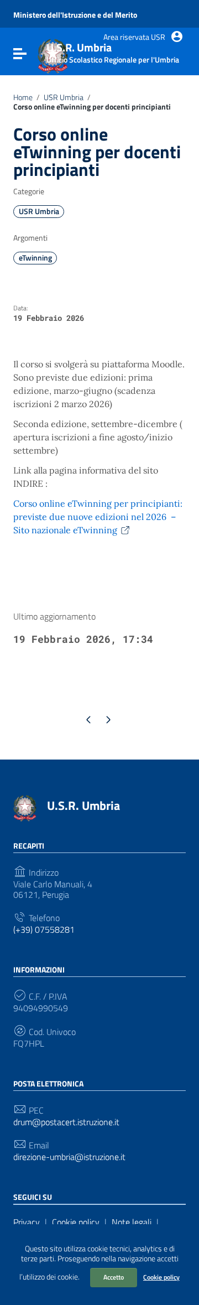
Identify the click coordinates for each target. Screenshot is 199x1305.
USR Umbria (63, 97)
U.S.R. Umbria (83, 805)
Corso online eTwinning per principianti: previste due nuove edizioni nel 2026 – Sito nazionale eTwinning (97, 516)
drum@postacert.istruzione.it (66, 1122)
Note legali (131, 1222)
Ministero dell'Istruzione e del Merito (75, 15)
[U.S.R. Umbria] (24, 807)
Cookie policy (161, 1277)
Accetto (113, 1277)
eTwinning (35, 258)
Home (23, 97)
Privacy (26, 1222)
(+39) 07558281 (44, 929)
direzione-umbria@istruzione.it (69, 1157)
